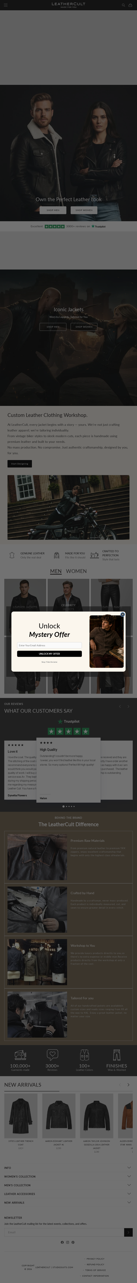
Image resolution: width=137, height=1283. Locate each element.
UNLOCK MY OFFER (49, 653)
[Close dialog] (123, 614)
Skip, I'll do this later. (49, 662)
